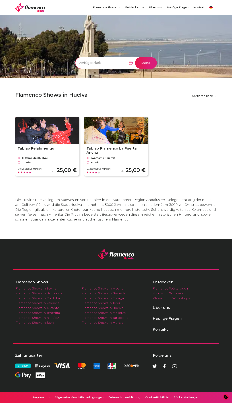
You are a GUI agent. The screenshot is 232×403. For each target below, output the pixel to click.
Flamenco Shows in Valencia (37, 303)
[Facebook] (164, 366)
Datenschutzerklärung (124, 397)
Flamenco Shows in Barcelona (39, 293)
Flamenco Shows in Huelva (102, 308)
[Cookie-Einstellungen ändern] (226, 397)
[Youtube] (174, 366)
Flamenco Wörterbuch (170, 288)
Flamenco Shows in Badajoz (37, 318)
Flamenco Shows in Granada (104, 293)
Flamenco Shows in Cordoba (38, 298)
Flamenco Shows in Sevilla (36, 288)
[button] (213, 7)
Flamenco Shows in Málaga (103, 298)
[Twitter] (154, 366)
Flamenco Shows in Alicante (37, 308)
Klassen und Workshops (171, 298)
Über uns (155, 7)
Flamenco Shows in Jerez (101, 303)
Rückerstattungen (186, 397)
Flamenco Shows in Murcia (102, 322)
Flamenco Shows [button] (105, 7)
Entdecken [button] (132, 7)
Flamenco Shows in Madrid (102, 288)
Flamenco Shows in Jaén (35, 322)
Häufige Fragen (177, 7)
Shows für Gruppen (168, 293)
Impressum (41, 397)
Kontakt (198, 7)
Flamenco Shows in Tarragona (105, 318)
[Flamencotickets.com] (30, 7)
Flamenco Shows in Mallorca (104, 313)
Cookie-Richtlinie (157, 397)
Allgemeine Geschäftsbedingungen (78, 397)
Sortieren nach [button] (202, 96)
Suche (146, 62)
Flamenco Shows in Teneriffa (38, 313)
